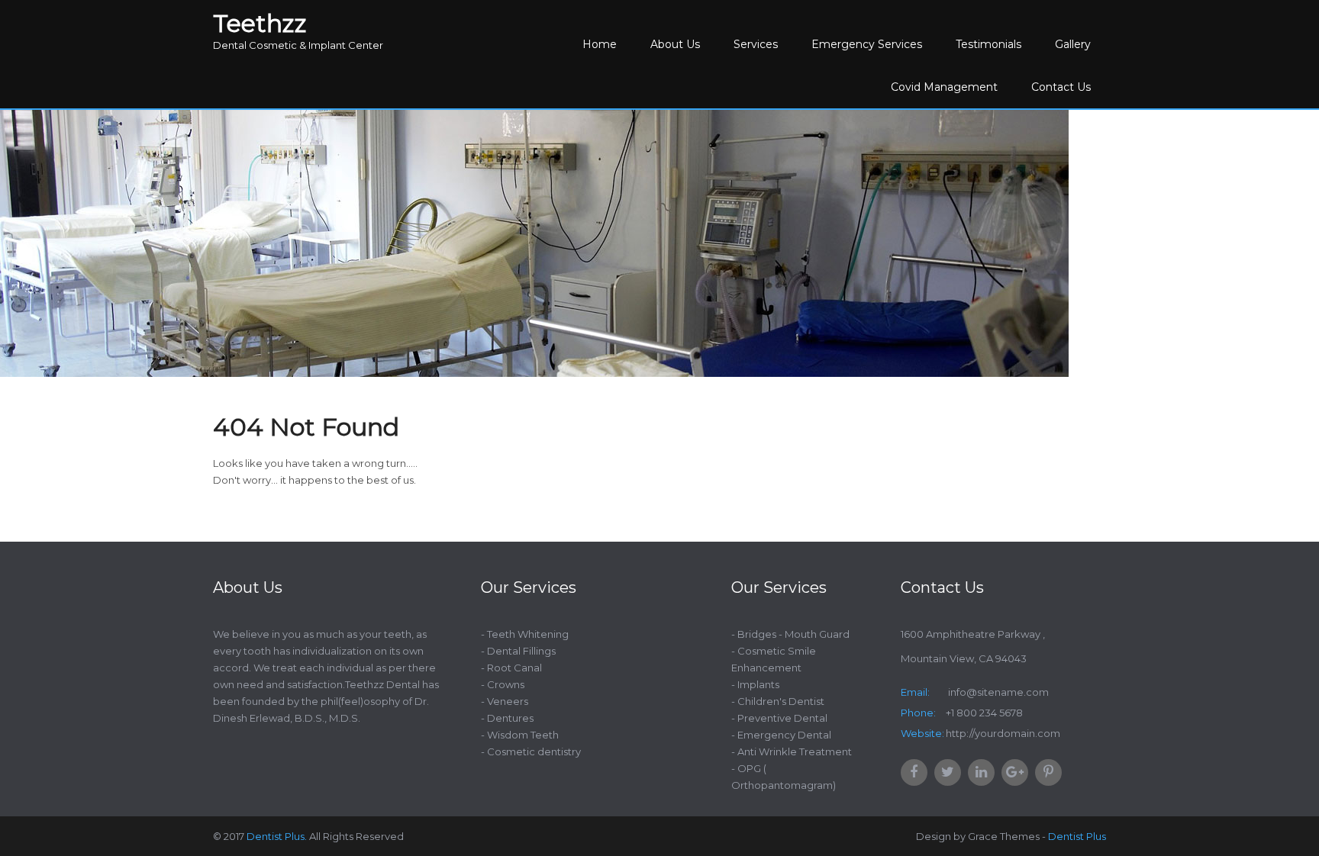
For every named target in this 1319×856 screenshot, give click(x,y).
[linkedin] (981, 772)
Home (599, 44)
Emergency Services (866, 44)
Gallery (1073, 44)
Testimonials (988, 44)
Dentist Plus (1077, 836)
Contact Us (1061, 87)
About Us (675, 44)
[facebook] (914, 772)
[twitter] (947, 772)
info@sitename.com (997, 692)
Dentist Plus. (277, 836)
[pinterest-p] (1048, 772)
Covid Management (944, 87)
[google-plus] (1014, 772)
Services (756, 44)
